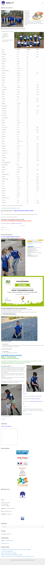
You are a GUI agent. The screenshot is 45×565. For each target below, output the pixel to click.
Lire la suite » (3, 227)
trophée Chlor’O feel (5, 367)
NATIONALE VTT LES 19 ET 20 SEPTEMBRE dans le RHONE (11, 554)
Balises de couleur (6, 8)
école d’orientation (7, 234)
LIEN (10, 309)
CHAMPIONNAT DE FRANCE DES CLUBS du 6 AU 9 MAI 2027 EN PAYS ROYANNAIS (16, 549)
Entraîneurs (31, 246)
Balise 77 (10, 3)
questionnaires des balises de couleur (36, 401)
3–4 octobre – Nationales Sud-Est (7, 551)
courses (35, 242)
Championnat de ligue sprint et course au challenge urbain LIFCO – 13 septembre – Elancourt (17, 556)
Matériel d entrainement (36, 398)
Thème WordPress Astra (30, 560)
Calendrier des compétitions (6, 426)
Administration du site (5, 543)
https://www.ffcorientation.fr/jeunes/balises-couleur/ (10, 208)
